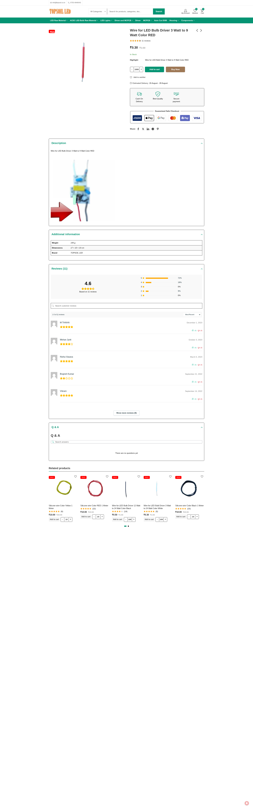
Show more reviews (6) (126, 413)
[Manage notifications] (247, 803)
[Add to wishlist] (60, 476)
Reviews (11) (59, 268)
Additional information (66, 234)
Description (59, 143)
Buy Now (175, 69)
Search (159, 11)
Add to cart (154, 69)
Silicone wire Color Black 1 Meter (174, 505)
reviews (146, 41)
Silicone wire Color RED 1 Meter (79, 505)
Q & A (55, 427)
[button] (125, 526)
